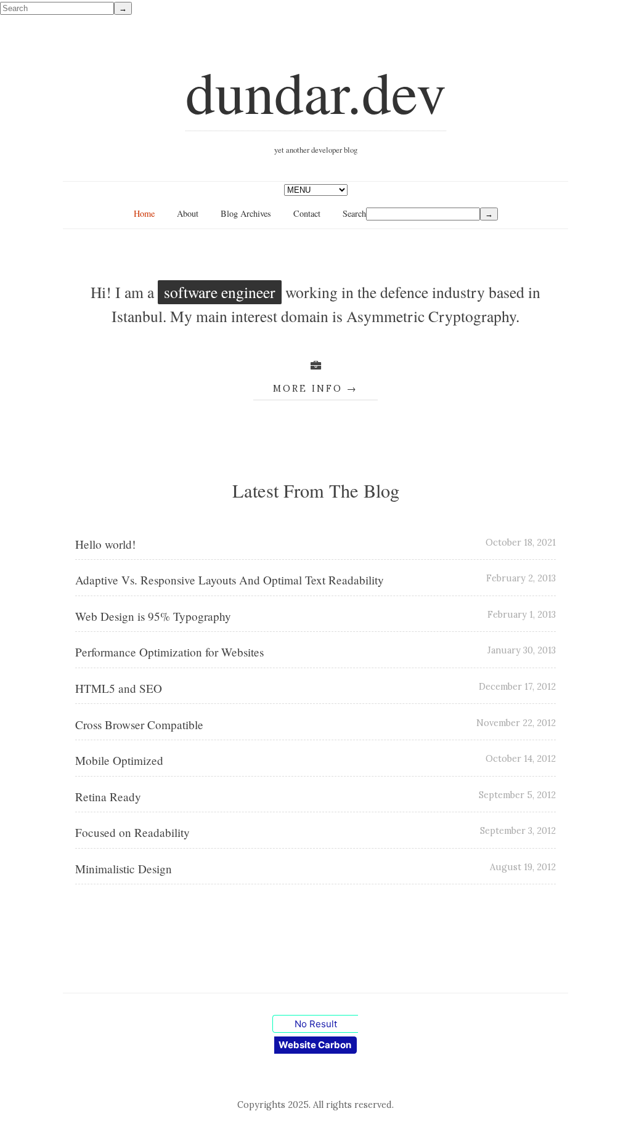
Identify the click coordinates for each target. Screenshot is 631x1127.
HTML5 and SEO (118, 688)
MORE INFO (308, 388)
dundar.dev (315, 91)
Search (354, 213)
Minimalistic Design (123, 868)
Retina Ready (108, 796)
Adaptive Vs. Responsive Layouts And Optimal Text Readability (229, 580)
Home (144, 213)
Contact (306, 213)
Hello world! (105, 544)
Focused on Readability (132, 832)
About (187, 213)
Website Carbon (315, 1045)
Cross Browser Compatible (139, 724)
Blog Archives (246, 213)
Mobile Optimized (119, 760)
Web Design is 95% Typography (153, 616)
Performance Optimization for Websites (169, 652)
